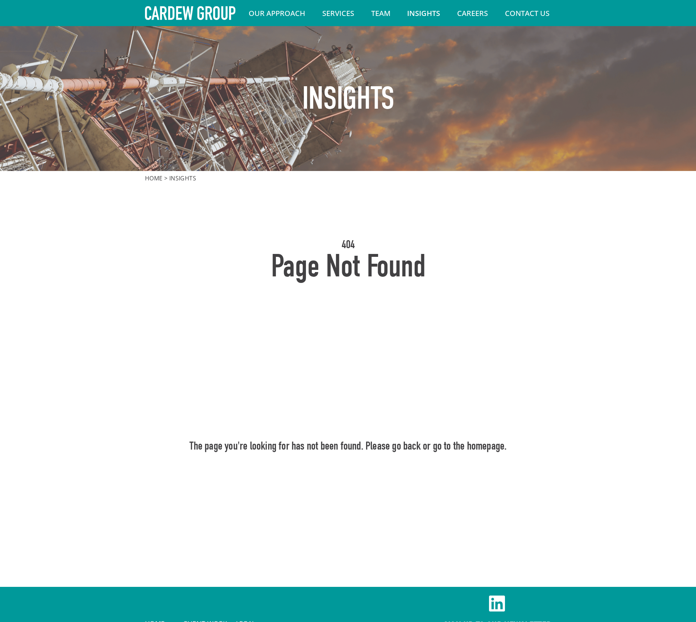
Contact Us (527, 13)
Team (380, 13)
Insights (423, 13)
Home (154, 178)
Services (338, 13)
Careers (472, 13)
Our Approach (277, 13)
